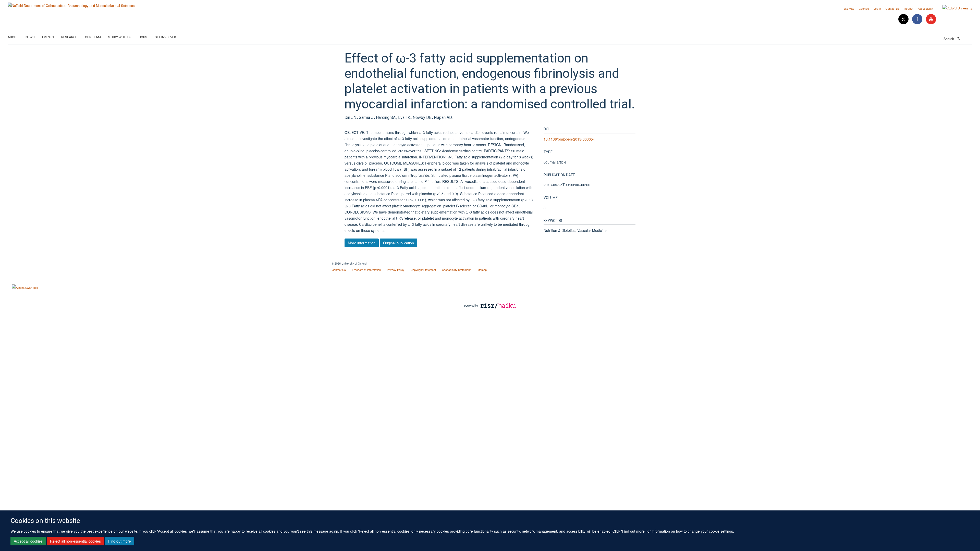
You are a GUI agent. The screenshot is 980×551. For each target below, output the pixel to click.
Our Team (93, 37)
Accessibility (925, 8)
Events (48, 37)
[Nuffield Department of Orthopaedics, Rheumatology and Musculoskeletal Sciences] (71, 3)
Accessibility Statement (456, 270)
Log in (877, 8)
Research (69, 37)
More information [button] (361, 242)
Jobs (143, 37)
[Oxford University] (953, 8)
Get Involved (165, 37)
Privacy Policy (396, 270)
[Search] (958, 38)
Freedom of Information (366, 270)
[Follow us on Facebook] (917, 19)
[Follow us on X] (904, 19)
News (30, 37)
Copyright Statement (423, 270)
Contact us (892, 8)
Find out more (119, 541)
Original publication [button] (398, 242)
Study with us (119, 37)
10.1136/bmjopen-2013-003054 (569, 139)
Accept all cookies (28, 541)
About (13, 37)
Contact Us (339, 270)
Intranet (908, 8)
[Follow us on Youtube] (931, 19)
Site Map (848, 8)
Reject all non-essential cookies (75, 541)
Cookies (864, 8)
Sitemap (482, 270)
